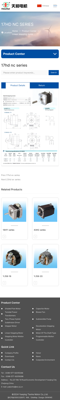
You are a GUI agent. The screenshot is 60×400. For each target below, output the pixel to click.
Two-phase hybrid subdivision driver (12, 321)
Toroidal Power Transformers (11, 314)
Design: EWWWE (45, 397)
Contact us (9, 360)
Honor (38, 353)
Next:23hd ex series (10, 179)
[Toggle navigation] (55, 6)
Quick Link (7, 346)
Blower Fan (40, 312)
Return (42, 85)
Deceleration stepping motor (45, 328)
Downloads (9, 356)
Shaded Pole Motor (13, 308)
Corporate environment (45, 360)
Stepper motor (11, 326)
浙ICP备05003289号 (16, 397)
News (38, 356)
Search (54, 72)
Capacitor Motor (42, 308)
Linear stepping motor (22, 34)
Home (15, 31)
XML (28, 397)
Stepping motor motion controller (14, 338)
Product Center (29, 31)
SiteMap (34, 397)
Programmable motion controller (45, 338)
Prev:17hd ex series (10, 175)
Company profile (11, 353)
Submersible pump (43, 319)
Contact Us (8, 366)
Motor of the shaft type (46, 333)
